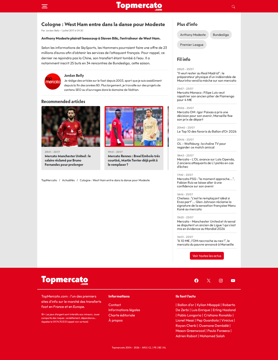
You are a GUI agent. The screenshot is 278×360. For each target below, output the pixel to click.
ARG (144, 347)
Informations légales (124, 310)
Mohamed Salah (212, 336)
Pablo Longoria (189, 315)
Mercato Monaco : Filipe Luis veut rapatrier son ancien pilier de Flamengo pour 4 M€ (205, 96)
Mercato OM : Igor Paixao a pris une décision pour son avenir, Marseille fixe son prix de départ (205, 115)
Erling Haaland (224, 310)
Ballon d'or (185, 305)
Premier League (192, 45)
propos (117, 320)
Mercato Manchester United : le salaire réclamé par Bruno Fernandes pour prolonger (68, 160)
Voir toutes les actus (207, 256)
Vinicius (227, 320)
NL (164, 347)
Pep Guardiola (208, 320)
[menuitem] (233, 6)
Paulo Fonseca (218, 330)
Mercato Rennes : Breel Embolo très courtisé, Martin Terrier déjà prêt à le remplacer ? (134, 160)
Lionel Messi (185, 320)
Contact (114, 305)
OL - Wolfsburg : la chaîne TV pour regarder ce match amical (201, 145)
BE (159, 347)
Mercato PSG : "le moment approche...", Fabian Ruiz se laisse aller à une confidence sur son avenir (206, 182)
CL (150, 347)
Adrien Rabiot (186, 336)
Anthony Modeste (193, 35)
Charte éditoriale (121, 315)
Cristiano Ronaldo (218, 315)
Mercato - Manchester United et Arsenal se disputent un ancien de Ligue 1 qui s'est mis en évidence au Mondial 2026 (206, 225)
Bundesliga (221, 35)
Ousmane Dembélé (214, 325)
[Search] (233, 6)
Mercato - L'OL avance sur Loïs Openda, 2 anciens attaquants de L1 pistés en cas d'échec (206, 162)
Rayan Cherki (186, 325)
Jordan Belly (74, 75)
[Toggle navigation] (44, 6)
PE (155, 347)
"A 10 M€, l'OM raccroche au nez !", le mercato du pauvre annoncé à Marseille (205, 242)
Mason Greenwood (191, 330)
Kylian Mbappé (208, 305)
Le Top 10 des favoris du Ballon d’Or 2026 (206, 131)
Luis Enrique (201, 310)
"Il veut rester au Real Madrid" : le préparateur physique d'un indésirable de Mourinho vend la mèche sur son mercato (206, 76)
